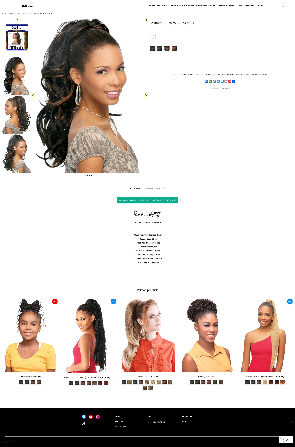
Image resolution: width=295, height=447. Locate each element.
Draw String (27, 13)
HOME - (152, 5)
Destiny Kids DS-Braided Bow (30, 376)
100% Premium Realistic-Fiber (226, 74)
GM (240, 5)
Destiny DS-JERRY (206, 376)
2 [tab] (87, 175)
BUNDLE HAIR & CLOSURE (196, 5)
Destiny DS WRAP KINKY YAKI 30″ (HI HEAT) (265, 376)
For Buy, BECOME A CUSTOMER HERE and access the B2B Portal (147, 200)
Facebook (215, 89)
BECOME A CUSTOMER (156, 422)
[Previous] (33, 95)
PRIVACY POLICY (121, 426)
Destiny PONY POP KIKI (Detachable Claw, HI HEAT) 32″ (88, 377)
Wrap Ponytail (262, 74)
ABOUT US (119, 421)
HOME (117, 416)
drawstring (240, 74)
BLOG (260, 5)
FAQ (150, 416)
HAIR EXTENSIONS (217, 5)
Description (134, 188)
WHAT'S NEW (161, 5)
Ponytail (254, 74)
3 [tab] (89, 175)
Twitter (227, 89)
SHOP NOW (249, 5)
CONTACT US (187, 416)
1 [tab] (85, 175)
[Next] (146, 95)
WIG (181, 5)
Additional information (155, 188)
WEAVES (231, 5)
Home (4, 13)
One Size (152, 36)
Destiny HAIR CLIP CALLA (147, 376)
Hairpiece (248, 74)
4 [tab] (91, 175)
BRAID (173, 5)
